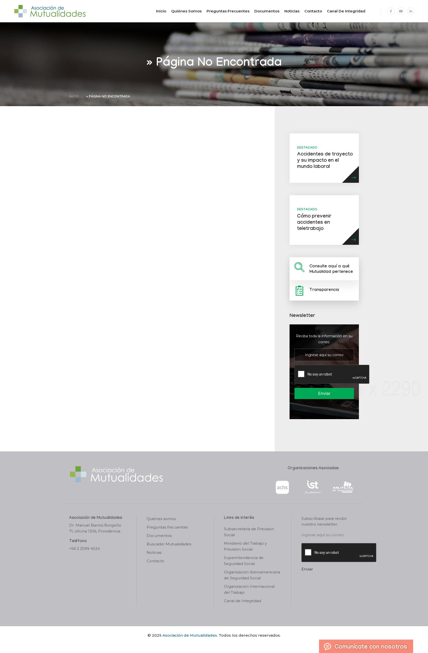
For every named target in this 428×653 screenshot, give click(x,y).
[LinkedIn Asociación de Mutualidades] (410, 11)
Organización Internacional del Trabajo (249, 589)
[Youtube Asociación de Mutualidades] (400, 11)
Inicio (161, 11)
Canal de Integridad (346, 11)
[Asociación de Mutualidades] (50, 10)
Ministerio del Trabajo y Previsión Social (245, 546)
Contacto (313, 11)
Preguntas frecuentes (228, 11)
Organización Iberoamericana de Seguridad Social (252, 575)
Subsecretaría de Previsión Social (249, 532)
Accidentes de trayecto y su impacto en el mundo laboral (325, 161)
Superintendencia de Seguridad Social (244, 560)
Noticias (291, 11)
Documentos (266, 11)
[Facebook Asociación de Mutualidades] (391, 11)
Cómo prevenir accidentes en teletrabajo (314, 223)
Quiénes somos (186, 11)
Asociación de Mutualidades (189, 635)
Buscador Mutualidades (169, 544)
